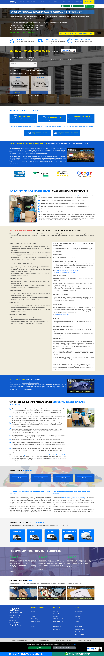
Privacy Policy (74, 644)
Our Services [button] (31, 2)
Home (22, 2)
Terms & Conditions (36, 621)
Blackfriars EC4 (56, 624)
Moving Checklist (79, 624)
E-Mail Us (13, 620)
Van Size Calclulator (79, 613)
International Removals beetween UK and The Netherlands (38, 185)
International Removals (19, 185)
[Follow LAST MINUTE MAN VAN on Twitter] (13, 625)
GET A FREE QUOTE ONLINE (27, 654)
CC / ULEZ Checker (79, 629)
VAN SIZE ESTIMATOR (52, 119)
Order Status (78, 616)
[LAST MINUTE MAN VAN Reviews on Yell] (63, 174)
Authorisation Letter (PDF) (61, 314)
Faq (64, 2)
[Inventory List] (52, 593)
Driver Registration (79, 634)
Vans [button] (48, 2)
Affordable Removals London (19, 640)
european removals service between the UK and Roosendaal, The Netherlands (43, 455)
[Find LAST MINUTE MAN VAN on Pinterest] (18, 625)
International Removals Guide (30, 383)
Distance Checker (79, 631)
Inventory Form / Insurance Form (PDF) (64, 272)
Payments (77, 621)
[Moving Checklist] (23, 593)
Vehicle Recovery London (85, 640)
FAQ (32, 613)
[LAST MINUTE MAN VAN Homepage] (13, 2)
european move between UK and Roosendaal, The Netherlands (38, 148)
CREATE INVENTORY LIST (81, 118)
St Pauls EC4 (56, 613)
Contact (79, 2)
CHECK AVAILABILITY (23, 118)
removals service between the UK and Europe (73, 497)
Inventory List (78, 618)
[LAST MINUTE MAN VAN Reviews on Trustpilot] (41, 174)
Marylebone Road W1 (58, 621)
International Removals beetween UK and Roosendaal (64, 185)
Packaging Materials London (63, 640)
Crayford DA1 (56, 611)
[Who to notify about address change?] (80, 593)
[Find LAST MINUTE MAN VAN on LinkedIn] (20, 625)
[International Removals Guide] (80, 385)
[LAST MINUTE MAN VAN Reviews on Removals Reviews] (19, 174)
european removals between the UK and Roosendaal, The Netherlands (67, 196)
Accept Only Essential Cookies (64, 648)
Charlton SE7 (56, 616)
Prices (42, 2)
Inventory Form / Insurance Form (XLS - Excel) (66, 270)
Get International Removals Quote (77, 33)
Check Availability (79, 611)
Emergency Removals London (41, 640)
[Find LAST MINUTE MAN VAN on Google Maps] (15, 625)
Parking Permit (78, 626)
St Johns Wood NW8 (58, 618)
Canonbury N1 (56, 629)
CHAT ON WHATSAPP (80, 654)
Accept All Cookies (40, 648)
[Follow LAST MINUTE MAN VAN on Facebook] (10, 625)
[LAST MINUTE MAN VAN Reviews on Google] (84, 174)
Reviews (70, 2)
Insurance (33, 624)
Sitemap (33, 626)
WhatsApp (91, 6)
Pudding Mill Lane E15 (58, 626)
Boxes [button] (56, 2)
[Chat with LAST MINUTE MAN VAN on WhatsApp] (67, 653)
